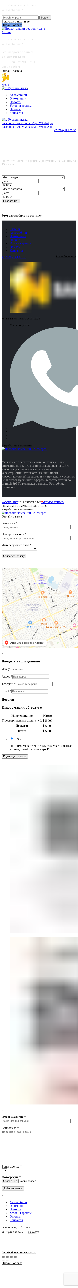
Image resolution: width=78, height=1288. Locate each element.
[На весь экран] (11, 1257)
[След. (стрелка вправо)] (7, 1260)
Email (6, 691)
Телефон (9, 684)
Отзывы (15, 247)
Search (45, 17)
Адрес (7, 676)
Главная (15, 229)
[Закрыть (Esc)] (3, 1257)
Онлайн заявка (12, 70)
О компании (18, 236)
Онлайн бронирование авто (19, 1252)
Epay (18, 739)
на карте (34, 10)
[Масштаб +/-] (15, 1257)
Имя (6, 669)
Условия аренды (21, 243)
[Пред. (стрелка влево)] (3, 1260)
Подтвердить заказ (14, 756)
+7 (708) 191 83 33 (65, 130)
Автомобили (18, 232)
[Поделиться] (7, 1257)
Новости (15, 239)
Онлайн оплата (12, 1263)
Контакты (16, 250)
